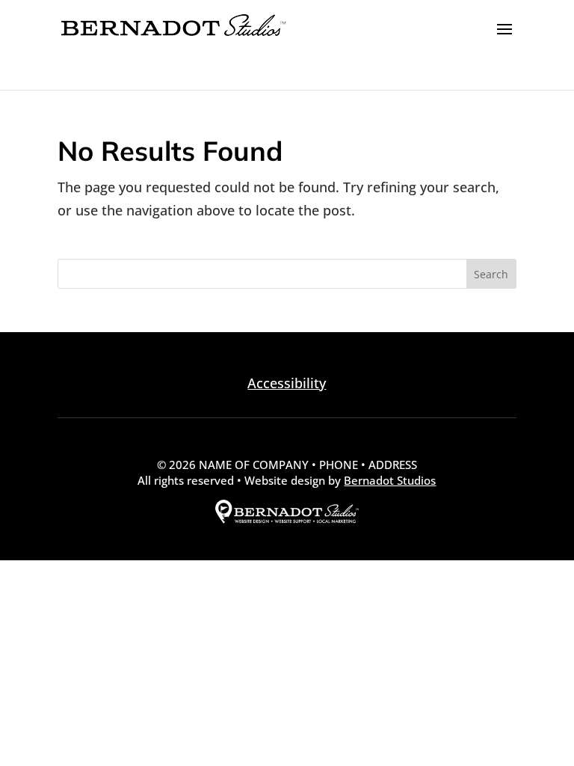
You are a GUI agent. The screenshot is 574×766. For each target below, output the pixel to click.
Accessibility (286, 383)
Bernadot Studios (390, 480)
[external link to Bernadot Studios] (287, 519)
